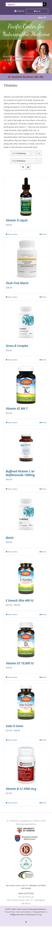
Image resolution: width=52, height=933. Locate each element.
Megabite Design (36, 914)
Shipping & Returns (39, 912)
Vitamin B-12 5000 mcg (21, 789)
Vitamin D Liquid (16, 220)
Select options (12, 234)
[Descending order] (39, 153)
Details (43, 234)
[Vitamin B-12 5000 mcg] (26, 765)
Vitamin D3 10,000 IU (20, 663)
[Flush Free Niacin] (26, 259)
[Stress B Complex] (26, 322)
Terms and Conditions (23, 912)
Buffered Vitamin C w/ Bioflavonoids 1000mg (20, 473)
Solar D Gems (14, 726)
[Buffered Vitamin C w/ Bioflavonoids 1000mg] (26, 448)
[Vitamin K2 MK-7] (26, 385)
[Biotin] (26, 514)
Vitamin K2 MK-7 (17, 408)
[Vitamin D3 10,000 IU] (26, 640)
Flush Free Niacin (17, 283)
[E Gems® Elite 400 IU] (26, 577)
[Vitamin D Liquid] (26, 197)
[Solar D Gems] (26, 702)
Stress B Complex (17, 346)
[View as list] (28, 167)
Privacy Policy (9, 912)
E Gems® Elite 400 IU (20, 600)
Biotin (10, 538)
